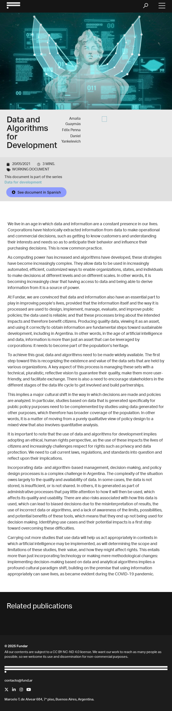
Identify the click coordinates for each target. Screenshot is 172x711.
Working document (30, 170)
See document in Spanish (39, 192)
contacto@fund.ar (18, 680)
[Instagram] (21, 689)
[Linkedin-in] (14, 689)
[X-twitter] (6, 689)
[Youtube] (29, 689)
